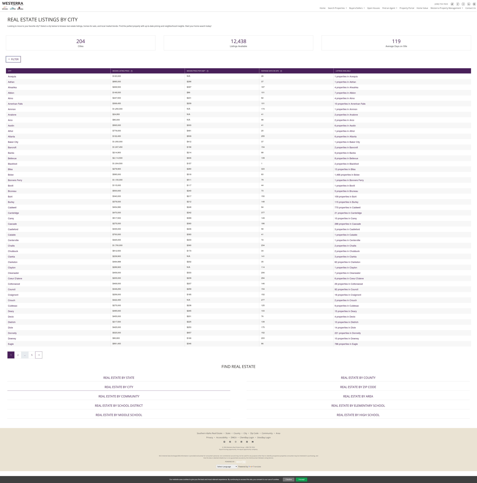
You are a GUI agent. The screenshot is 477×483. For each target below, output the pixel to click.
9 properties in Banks (345, 152)
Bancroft (12, 147)
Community (267, 433)
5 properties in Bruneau (346, 191)
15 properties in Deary (346, 311)
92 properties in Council (346, 289)
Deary (11, 311)
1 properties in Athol (345, 131)
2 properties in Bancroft (346, 147)
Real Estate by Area (358, 396)
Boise (11, 174)
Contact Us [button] (470, 8)
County (237, 433)
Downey (12, 338)
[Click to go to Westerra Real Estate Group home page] (12, 5)
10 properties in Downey (347, 338)
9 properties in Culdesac (347, 305)
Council (11, 289)
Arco (10, 120)
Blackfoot (12, 163)
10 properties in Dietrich (346, 322)
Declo (11, 316)
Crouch (11, 300)
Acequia (12, 76)
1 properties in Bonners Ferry (349, 180)
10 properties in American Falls (350, 103)
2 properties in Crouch (346, 300)
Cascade (12, 223)
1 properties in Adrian (345, 81)
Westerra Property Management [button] (446, 8)
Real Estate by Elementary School (358, 405)
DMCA (234, 437)
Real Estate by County (358, 378)
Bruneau (12, 191)
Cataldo (12, 234)
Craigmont (13, 294)
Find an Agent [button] (389, 8)
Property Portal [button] (407, 8)
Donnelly (12, 332)
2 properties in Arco (344, 120)
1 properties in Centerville (347, 240)
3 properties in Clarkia (346, 256)
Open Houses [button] (373, 8)
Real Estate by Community (119, 396)
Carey (11, 218)
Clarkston (12, 262)
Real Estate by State (118, 378)
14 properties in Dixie (345, 327)
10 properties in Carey (346, 218)
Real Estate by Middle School (119, 415)
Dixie (10, 327)
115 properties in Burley (346, 201)
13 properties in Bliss (345, 169)
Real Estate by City (119, 387)
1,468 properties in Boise (347, 174)
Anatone (12, 114)
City (245, 433)
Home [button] (322, 8)
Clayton (12, 267)
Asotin (11, 125)
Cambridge (13, 212)
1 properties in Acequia (346, 76)
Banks (11, 152)
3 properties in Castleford (347, 229)
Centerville (13, 240)
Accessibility (222, 437)
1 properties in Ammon (346, 109)
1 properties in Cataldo (346, 234)
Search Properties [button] (336, 8)
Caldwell (12, 207)
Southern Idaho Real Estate (209, 433)
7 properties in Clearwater (347, 272)
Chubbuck (13, 251)
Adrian (11, 81)
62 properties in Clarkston (347, 262)
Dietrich (12, 322)
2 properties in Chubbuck (347, 251)
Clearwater (13, 272)
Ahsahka (12, 87)
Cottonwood (14, 283)
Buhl (10, 196)
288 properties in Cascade (348, 223)
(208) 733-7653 (441, 4)
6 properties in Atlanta (346, 136)
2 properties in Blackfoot (347, 163)
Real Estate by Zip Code (358, 387)
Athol (10, 131)
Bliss (10, 169)
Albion (11, 92)
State (228, 433)
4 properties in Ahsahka (346, 87)
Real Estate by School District (119, 405)
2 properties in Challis (345, 245)
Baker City (13, 141)
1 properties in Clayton (346, 267)
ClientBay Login (247, 437)
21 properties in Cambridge (348, 212)
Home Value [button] (422, 8)
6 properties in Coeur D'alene (349, 278)
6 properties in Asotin (345, 125)
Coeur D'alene (15, 278)
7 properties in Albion (345, 92)
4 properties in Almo (345, 98)
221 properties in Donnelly (348, 332)
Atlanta (11, 136)
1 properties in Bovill (345, 185)
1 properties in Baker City (347, 141)
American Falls (15, 103)
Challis (11, 245)
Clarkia (11, 256)
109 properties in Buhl (346, 196)
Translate (257, 466)
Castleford (13, 229)
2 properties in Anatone (346, 114)
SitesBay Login (264, 437)
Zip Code (254, 433)
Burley (11, 201)
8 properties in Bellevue (346, 158)
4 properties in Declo (345, 316)
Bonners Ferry (15, 180)
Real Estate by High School (358, 415)
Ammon (12, 109)
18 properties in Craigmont (348, 294)
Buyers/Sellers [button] (356, 8)
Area (278, 433)
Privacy (209, 437)
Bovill (10, 185)
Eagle (11, 343)
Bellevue (12, 158)
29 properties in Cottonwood (349, 283)
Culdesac (12, 305)
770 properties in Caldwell (347, 207)
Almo (10, 98)
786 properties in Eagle (346, 343)
